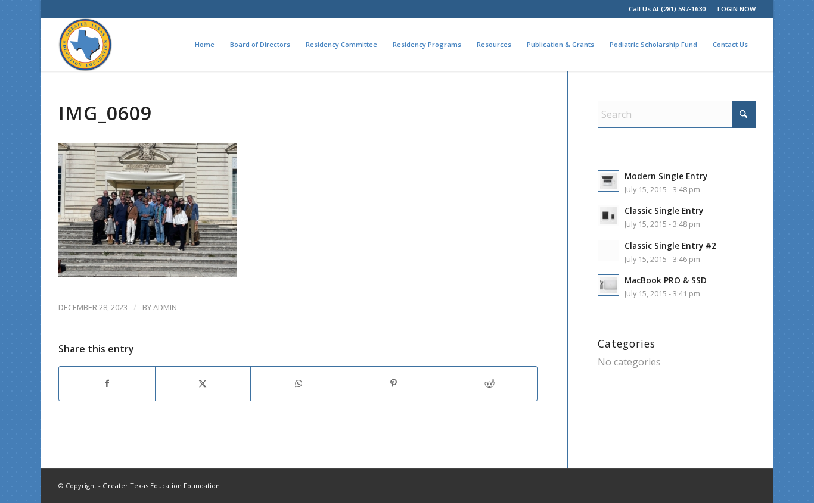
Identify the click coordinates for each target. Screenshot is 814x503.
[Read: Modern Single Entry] (608, 181)
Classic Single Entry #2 (670, 245)
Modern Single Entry (666, 176)
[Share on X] (203, 383)
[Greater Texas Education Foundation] (85, 44)
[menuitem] (734, 9)
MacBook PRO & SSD (666, 280)
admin (165, 307)
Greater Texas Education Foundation (161, 485)
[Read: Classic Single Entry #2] (608, 250)
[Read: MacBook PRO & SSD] (608, 285)
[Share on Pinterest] (393, 383)
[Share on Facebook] (106, 383)
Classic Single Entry (664, 210)
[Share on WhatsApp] (298, 383)
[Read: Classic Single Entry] (608, 215)
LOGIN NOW (736, 8)
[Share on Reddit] (489, 383)
